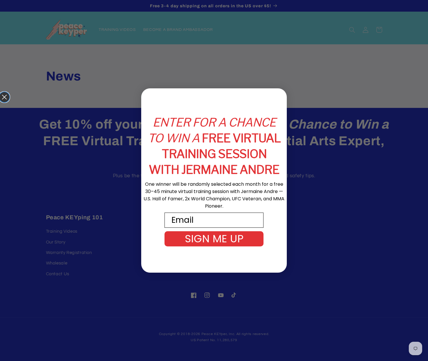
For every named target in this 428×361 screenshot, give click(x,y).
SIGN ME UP (214, 238)
